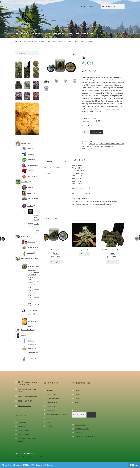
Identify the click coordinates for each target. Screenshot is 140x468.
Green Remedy (52, 402)
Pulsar (49, 422)
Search (74, 411)
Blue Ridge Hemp (53, 398)
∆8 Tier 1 (78, 390)
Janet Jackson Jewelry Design (57, 414)
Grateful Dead (51, 394)
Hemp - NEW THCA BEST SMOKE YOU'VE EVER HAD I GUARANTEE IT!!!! (67, 41)
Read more (84, 254)
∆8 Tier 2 (92, 144)
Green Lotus (51, 410)
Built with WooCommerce (36, 456)
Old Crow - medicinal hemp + (36, 41)
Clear (102, 121)
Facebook (21, 427)
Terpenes (92, 6)
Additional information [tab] (52, 167)
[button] (74, 54)
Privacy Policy (20, 456)
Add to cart (97, 132)
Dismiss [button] (135, 465)
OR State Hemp (23, 434)
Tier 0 (77, 402)
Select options (55, 262)
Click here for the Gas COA (81, 189)
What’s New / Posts (41, 33)
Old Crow (89, 148)
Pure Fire (50, 426)
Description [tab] (48, 161)
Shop (24, 41)
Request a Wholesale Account (81, 33)
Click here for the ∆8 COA (81, 194)
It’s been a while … (24, 406)
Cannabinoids (82, 6)
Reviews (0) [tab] (48, 173)
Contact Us (59, 33)
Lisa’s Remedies (52, 418)
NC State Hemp (23, 430)
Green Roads (51, 406)
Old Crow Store (22, 33)
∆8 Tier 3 (78, 398)
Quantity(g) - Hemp (89, 118)
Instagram (22, 423)
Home (20, 41)
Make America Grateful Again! (28, 396)
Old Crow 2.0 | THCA (25, 401)
